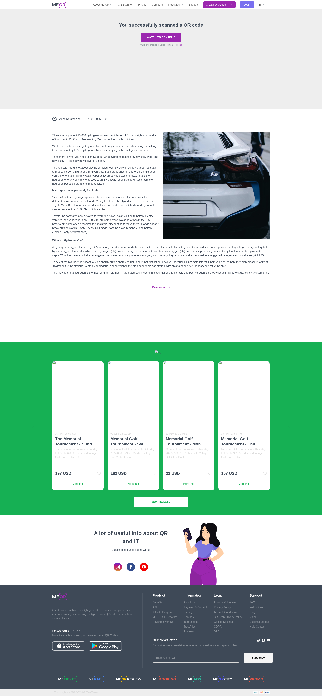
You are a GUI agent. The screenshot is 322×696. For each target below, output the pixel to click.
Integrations (191, 621)
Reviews (189, 631)
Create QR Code (216, 4)
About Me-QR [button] (101, 4)
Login (247, 4)
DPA (216, 631)
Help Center (257, 626)
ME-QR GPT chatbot (165, 617)
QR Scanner (125, 4)
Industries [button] (174, 4)
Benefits (157, 602)
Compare (157, 4)
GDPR (218, 626)
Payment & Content (195, 607)
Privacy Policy (222, 607)
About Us (189, 602)
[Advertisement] (161, 85)
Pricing (142, 4)
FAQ (252, 602)
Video (253, 617)
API (155, 607)
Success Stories (259, 621)
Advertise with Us (163, 621)
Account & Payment (225, 602)
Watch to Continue (161, 37)
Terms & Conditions (225, 612)
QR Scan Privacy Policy (228, 617)
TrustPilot (189, 626)
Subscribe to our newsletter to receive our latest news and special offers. (195, 645)
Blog (252, 612)
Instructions (256, 607)
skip (180, 45)
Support (193, 4)
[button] (262, 4)
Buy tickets (161, 501)
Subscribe (258, 657)
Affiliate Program (162, 612)
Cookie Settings (223, 621)
